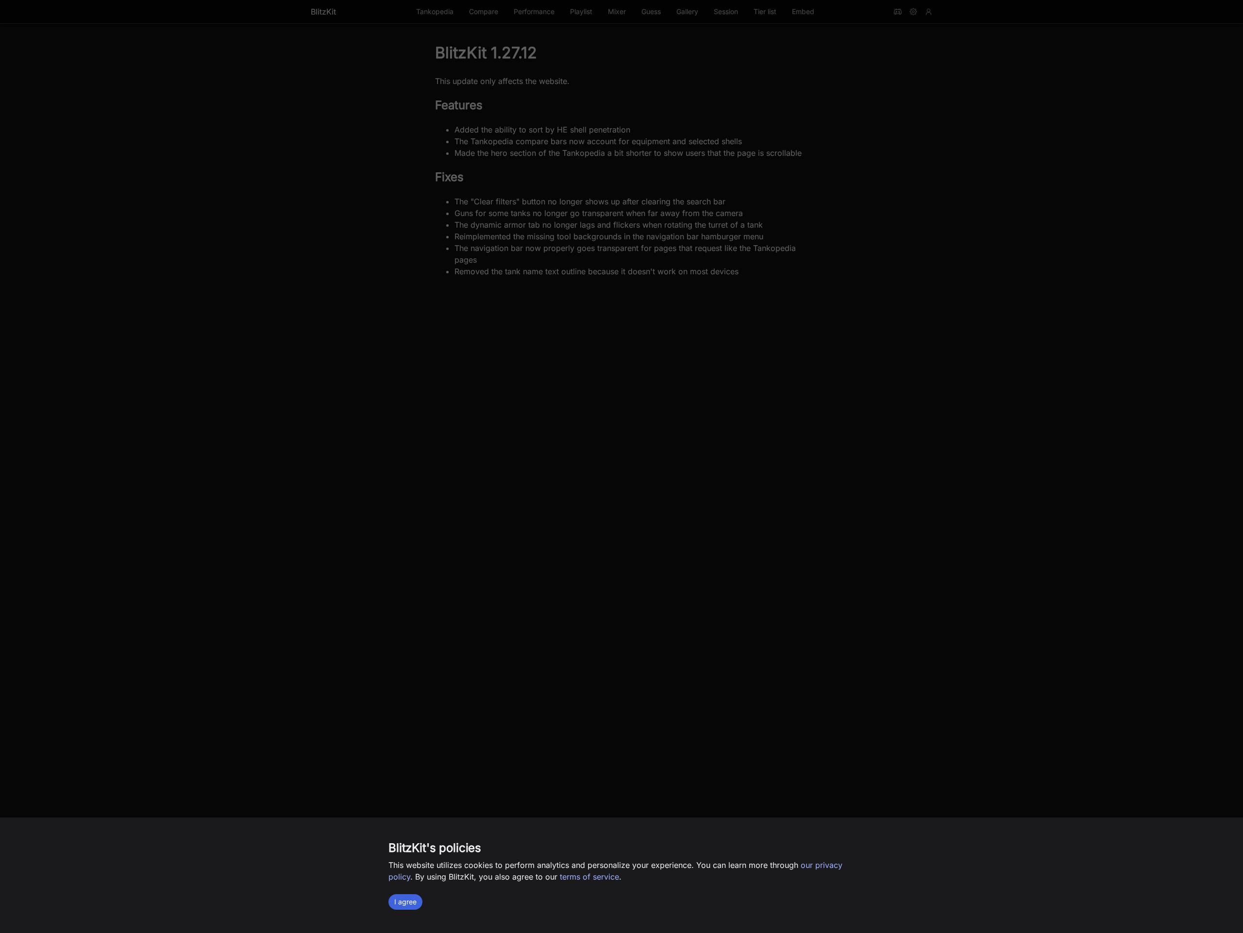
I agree (405, 902)
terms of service (589, 877)
